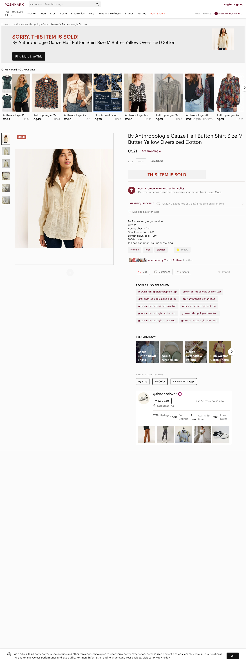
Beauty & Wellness (110, 13)
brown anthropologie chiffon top (202, 291)
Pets (91, 13)
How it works (202, 13)
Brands (129, 13)
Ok (232, 655)
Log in (228, 4)
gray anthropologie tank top (199, 298)
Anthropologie (151, 151)
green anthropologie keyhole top (157, 306)
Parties (142, 13)
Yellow (184, 249)
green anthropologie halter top (199, 320)
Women (31, 13)
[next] (70, 272)
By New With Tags (183, 381)
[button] (36, 4)
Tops (148, 249)
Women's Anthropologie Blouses (69, 24)
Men (43, 13)
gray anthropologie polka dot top (157, 298)
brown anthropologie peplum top (157, 291)
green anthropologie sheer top (199, 313)
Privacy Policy (161, 657)
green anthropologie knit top (199, 306)
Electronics (78, 13)
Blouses (161, 249)
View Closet (162, 400)
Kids (52, 13)
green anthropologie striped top (156, 320)
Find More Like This (28, 56)
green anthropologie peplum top (157, 313)
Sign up (238, 4)
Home (63, 13)
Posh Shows (157, 13)
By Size (142, 381)
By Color (160, 381)
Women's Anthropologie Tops (32, 24)
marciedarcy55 (157, 260)
